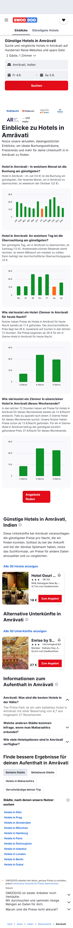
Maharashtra (44, 924)
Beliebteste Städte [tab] (42, 772)
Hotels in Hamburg (16, 833)
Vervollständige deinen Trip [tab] (23, 789)
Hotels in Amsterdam (17, 822)
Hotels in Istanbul (15, 848)
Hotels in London (15, 854)
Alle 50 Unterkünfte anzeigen (25, 631)
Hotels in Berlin (13, 859)
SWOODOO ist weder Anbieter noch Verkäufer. (31, 894)
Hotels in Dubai (13, 864)
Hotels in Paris (13, 838)
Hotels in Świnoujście (18, 843)
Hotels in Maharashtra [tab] (20, 781)
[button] (6, 20)
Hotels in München (16, 827)
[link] (36, 497)
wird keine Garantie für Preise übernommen (35, 883)
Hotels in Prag (13, 817)
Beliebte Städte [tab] (15, 772)
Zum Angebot (50, 598)
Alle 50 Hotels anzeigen (20, 566)
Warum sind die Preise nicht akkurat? (32, 909)
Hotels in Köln (13, 812)
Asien (20, 924)
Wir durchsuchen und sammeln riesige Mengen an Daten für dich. (32, 902)
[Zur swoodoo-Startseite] (25, 20)
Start (9, 924)
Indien (30, 924)
